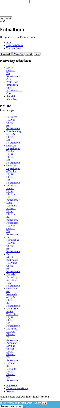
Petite (9, 42)
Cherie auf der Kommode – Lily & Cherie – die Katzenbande (13, 297)
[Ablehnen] (24, 407)
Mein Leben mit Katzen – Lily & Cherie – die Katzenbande (13, 211)
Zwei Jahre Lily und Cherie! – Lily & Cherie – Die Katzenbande (13, 351)
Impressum (11, 385)
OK (44, 403)
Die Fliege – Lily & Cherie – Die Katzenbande (13, 334)
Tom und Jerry (13, 48)
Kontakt (10, 391)
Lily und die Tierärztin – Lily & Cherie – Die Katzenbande (13, 371)
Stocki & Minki (10, 97)
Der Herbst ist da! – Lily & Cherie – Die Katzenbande (13, 192)
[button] (1, 399)
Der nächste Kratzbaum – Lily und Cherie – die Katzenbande (13, 263)
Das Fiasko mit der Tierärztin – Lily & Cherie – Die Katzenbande (13, 317)
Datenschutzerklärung (17, 388)
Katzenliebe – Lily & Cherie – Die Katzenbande (13, 228)
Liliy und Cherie (14, 45)
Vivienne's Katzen (12, 9)
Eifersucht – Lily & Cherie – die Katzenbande (13, 123)
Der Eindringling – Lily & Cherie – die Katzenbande (13, 244)
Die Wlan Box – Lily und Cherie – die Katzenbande (13, 280)
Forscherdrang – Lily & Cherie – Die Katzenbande (13, 137)
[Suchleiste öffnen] (2, 21)
